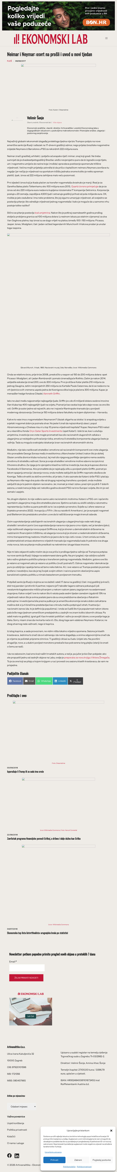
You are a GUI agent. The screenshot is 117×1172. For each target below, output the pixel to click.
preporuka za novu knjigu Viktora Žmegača (86, 657)
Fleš (9, 61)
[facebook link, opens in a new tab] (9, 1155)
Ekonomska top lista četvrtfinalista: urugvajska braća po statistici (37, 933)
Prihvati (54, 1160)
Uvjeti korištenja (15, 1123)
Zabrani (78, 1160)
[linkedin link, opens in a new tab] (17, 1155)
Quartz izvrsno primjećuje (84, 186)
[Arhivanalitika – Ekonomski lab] (50, 38)
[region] (58, 15)
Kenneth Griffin (52, 393)
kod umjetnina (42, 212)
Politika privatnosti (84, 1167)
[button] (111, 1130)
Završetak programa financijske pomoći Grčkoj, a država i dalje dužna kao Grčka (43, 838)
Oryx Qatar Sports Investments (45, 431)
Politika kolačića (69, 1167)
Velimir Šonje (35, 117)
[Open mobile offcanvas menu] (107, 39)
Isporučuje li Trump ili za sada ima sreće (25, 771)
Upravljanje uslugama (53, 1152)
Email (13, 961)
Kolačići (11, 1136)
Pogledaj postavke (102, 1160)
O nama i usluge (15, 1143)
